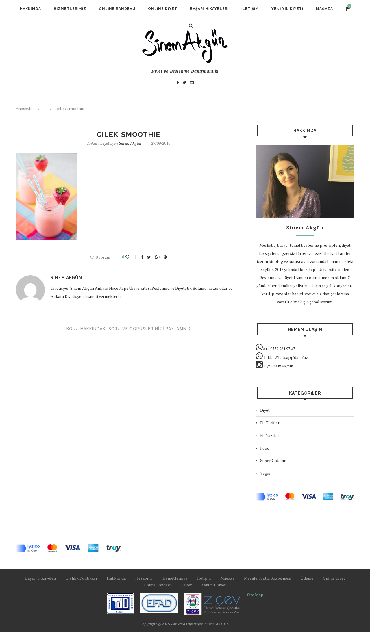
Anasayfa (24, 109)
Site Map (255, 594)
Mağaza (324, 9)
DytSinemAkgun (278, 366)
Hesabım (143, 578)
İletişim (250, 9)
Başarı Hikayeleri (209, 9)
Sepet (186, 585)
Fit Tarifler (270, 422)
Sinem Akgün (130, 143)
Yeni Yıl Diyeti (287, 9)
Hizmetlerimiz (70, 9)
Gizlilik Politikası (81, 578)
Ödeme (307, 578)
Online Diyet (162, 9)
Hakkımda (30, 9)
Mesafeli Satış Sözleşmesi (267, 578)
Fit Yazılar (269, 435)
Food (264, 448)
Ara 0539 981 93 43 (279, 348)
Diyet (265, 410)
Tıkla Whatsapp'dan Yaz (285, 357)
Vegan (265, 473)
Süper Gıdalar (273, 460)
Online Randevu (117, 9)
